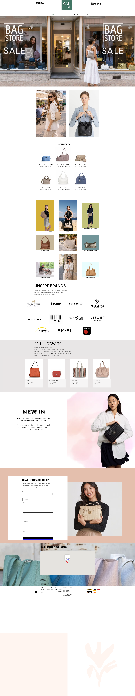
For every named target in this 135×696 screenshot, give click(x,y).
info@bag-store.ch (43, 584)
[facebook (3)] (95, 4)
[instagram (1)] (98, 4)
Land (24, 531)
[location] (100, 4)
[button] (92, 3)
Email (24, 502)
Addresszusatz (26, 513)
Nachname (24, 496)
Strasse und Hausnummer (28, 508)
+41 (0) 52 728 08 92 (44, 583)
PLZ (23, 519)
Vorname (24, 491)
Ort (23, 524)
